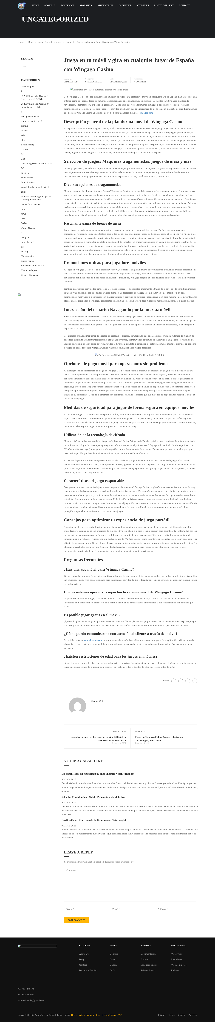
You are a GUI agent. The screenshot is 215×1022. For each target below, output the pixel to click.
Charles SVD (71, 82)
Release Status (148, 970)
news (23, 214)
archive (24, 126)
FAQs (112, 970)
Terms (172, 1015)
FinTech (25, 173)
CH (22, 154)
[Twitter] (187, 681)
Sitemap (181, 1015)
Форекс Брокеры (29, 275)
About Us (49, 5)
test (22, 246)
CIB (23, 159)
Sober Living (27, 242)
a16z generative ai (30, 116)
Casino (24, 149)
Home (35, 5)
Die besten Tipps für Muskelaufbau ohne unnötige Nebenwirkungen (98, 773)
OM (23, 218)
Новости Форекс (29, 270)
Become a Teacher (88, 970)
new (23, 209)
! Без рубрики (28, 86)
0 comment (140, 82)
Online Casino (28, 228)
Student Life (105, 5)
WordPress (176, 954)
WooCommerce (179, 965)
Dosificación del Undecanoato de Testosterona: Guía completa (94, 820)
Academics (67, 5)
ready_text (26, 237)
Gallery (113, 965)
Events (113, 959)
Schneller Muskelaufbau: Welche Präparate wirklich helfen (93, 797)
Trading (24, 251)
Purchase (192, 1015)
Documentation (148, 954)
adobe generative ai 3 (31, 121)
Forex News (27, 177)
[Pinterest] (194, 681)
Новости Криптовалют (32, 265)
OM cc (24, 223)
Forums (144, 959)
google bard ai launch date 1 (35, 187)
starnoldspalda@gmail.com (31, 1000)
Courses (114, 954)
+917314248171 (26, 988)
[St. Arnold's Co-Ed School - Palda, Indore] (22, 6)
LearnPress (176, 959)
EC (22, 168)
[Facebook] (173, 681)
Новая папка (27, 261)
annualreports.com (93, 640)
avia (23, 135)
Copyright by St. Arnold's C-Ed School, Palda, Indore (44, 1015)
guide (23, 192)
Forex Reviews (28, 182)
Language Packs (149, 965)
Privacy (162, 1015)
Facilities (125, 5)
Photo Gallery (164, 5)
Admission (85, 5)
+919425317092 (26, 994)
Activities (142, 5)
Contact (184, 5)
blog (23, 140)
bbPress (175, 970)
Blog (81, 959)
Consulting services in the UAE (36, 163)
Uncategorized (93, 82)
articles (24, 130)
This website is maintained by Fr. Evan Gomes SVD (96, 1015)
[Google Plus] (180, 681)
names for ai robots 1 (31, 204)
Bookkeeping (27, 144)
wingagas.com (146, 113)
